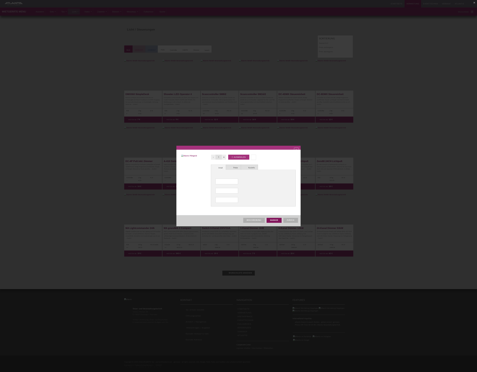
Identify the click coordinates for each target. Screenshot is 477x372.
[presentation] (218, 167)
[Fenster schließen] (296, 150)
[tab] (218, 167)
